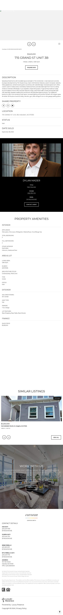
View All (56, 437)
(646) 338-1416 (31, 193)
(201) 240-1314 (6, 536)
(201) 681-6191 (6, 547)
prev (29, 44)
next (34, 44)
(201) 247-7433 (6, 528)
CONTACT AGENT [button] (31, 204)
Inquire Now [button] (31, 67)
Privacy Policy (21, 608)
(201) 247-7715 (6, 555)
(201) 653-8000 (10, 565)
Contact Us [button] (32, 487)
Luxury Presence (18, 605)
